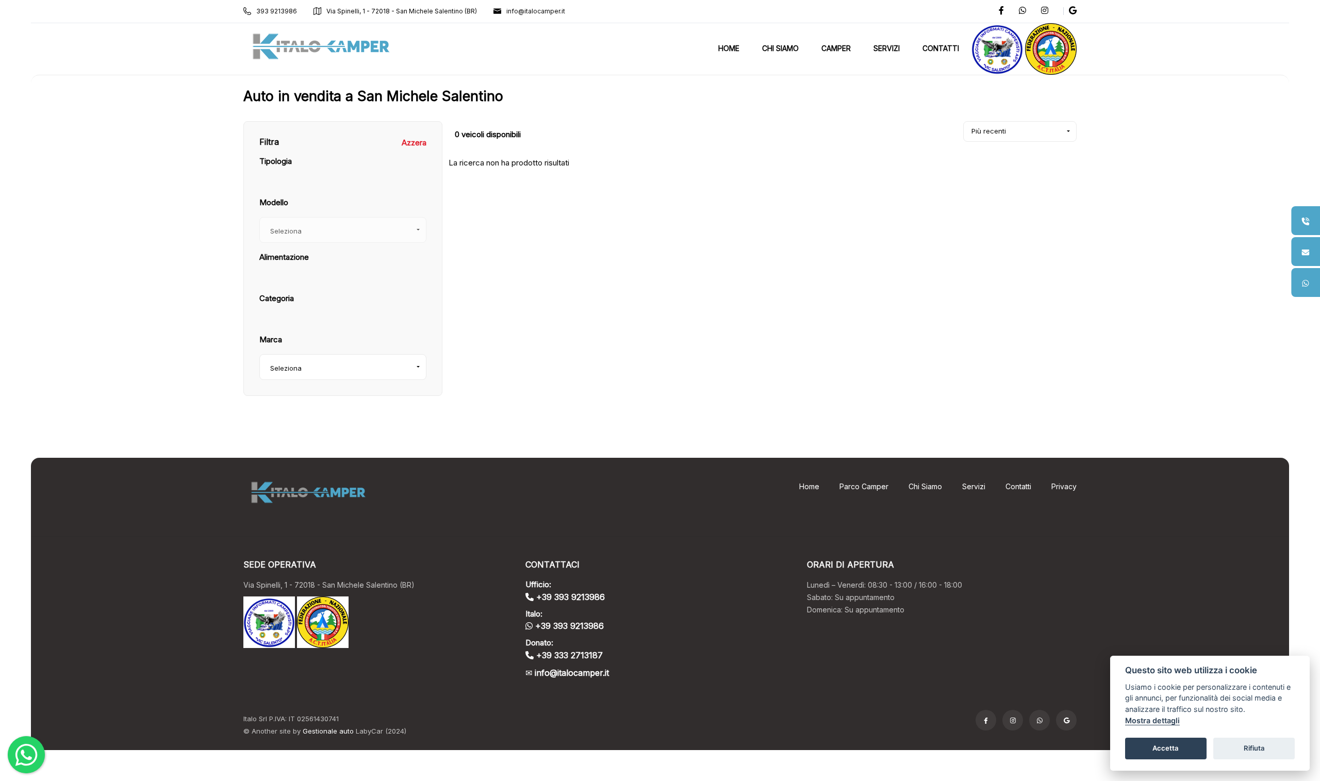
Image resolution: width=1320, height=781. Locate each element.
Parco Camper (863, 486)
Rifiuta (1254, 748)
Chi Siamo (925, 486)
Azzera (414, 142)
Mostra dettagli (1152, 720)
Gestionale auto (328, 731)
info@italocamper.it (535, 11)
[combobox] (342, 367)
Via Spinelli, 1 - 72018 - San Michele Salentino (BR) (401, 11)
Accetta (1165, 748)
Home (809, 486)
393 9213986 (276, 11)
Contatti (1018, 486)
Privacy (1064, 486)
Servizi (973, 486)
